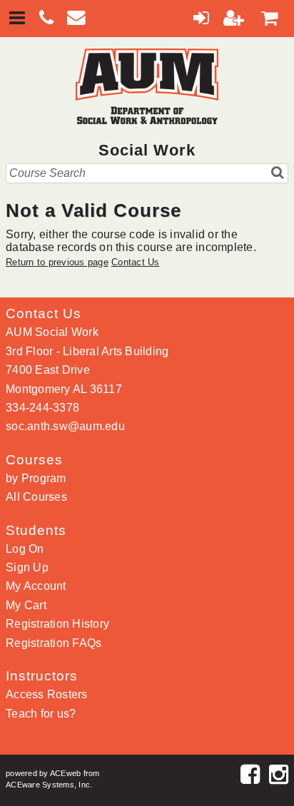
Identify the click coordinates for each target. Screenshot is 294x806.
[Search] (278, 172)
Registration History (57, 624)
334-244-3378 (42, 408)
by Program (36, 478)
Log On (25, 549)
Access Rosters (47, 694)
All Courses (36, 497)
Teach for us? (41, 714)
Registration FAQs (53, 643)
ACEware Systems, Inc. (49, 784)
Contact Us (135, 262)
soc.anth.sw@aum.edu (65, 426)
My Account (36, 586)
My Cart (26, 605)
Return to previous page (57, 262)
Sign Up (27, 567)
